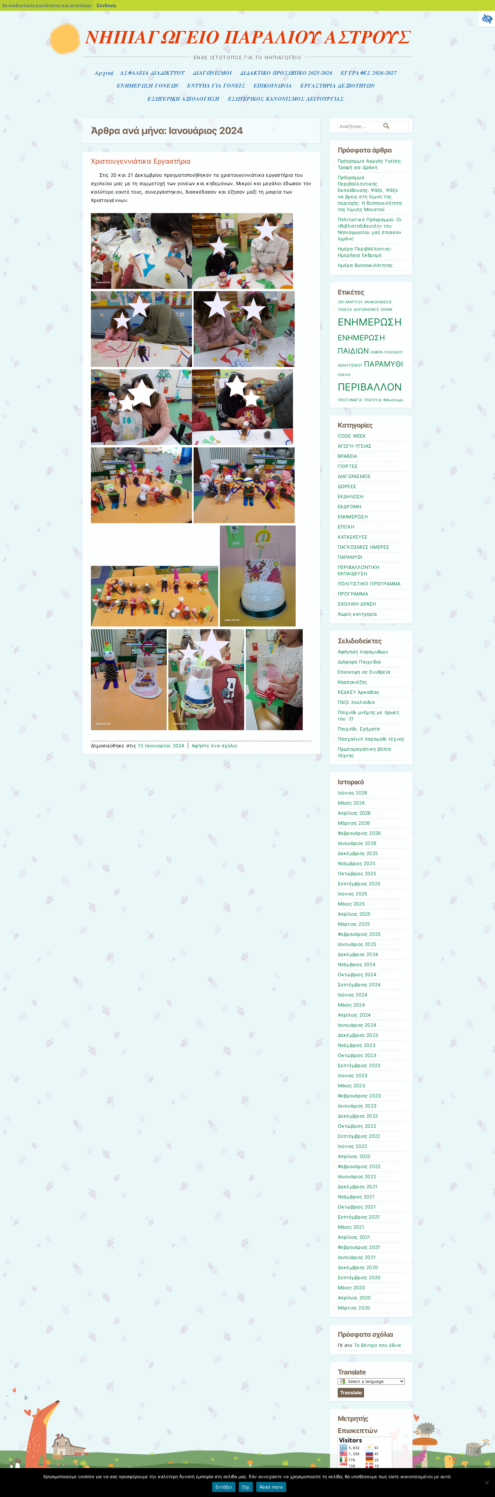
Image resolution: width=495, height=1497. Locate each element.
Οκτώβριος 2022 (357, 1126)
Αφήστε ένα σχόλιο (214, 745)
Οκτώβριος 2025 (357, 873)
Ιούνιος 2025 (352, 893)
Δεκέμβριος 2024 (358, 954)
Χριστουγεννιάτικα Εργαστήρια (141, 161)
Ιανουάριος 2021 (357, 1257)
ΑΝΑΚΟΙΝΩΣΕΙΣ (378, 302)
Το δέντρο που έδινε (377, 1345)
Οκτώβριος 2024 (357, 974)
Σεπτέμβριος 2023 (359, 1065)
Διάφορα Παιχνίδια (359, 662)
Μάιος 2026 (351, 803)
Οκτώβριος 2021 (356, 1207)
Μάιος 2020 (351, 1287)
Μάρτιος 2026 (354, 823)
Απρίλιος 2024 (354, 1015)
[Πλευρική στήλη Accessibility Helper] (487, 19)
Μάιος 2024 (351, 1005)
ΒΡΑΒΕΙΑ (347, 456)
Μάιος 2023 (351, 1085)
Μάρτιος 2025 (354, 924)
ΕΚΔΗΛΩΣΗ (351, 496)
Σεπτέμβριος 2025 (359, 883)
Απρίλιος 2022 (354, 1156)
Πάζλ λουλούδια (356, 702)
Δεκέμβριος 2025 (358, 853)
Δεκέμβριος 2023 (358, 1035)
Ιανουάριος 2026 (357, 843)
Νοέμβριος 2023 (356, 1045)
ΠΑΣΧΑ (344, 375)
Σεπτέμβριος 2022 (359, 1136)
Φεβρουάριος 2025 (359, 934)
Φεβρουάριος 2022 (359, 1166)
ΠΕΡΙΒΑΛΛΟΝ (370, 387)
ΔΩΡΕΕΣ (347, 486)
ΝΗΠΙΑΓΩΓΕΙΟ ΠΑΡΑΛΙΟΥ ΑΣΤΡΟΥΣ (247, 36)
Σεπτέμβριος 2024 (359, 984)
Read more (271, 1487)
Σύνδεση (106, 5)
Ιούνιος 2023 (353, 1075)
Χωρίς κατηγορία (357, 614)
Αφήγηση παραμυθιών (363, 651)
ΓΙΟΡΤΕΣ (348, 466)
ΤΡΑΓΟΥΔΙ (373, 400)
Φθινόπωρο (393, 400)
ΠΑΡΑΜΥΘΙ (383, 364)
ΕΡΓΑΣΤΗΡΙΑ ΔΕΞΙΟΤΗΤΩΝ (337, 85)
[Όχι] (486, 1482)
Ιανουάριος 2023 (357, 1106)
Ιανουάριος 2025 (357, 944)
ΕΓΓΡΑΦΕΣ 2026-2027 (369, 72)
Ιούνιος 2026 (353, 792)
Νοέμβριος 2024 (356, 964)
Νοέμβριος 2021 (356, 1196)
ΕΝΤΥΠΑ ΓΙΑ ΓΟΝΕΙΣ (216, 85)
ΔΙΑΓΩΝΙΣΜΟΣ (366, 309)
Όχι (246, 1487)
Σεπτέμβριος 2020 (359, 1277)
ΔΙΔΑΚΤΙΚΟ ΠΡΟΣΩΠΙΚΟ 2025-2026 (286, 72)
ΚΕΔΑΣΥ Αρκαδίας (359, 692)
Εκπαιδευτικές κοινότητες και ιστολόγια (46, 5)
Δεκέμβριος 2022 (358, 1116)
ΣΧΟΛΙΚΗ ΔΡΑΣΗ (357, 604)
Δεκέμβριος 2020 (358, 1267)
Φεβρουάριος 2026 (359, 833)
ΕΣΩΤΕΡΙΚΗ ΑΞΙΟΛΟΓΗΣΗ (183, 98)
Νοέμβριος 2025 (356, 863)
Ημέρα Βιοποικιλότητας (365, 265)
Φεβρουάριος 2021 (359, 1247)
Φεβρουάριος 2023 (359, 1095)
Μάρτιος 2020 (354, 1308)
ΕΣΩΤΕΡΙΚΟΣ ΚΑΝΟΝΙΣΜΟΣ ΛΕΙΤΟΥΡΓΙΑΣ (286, 98)
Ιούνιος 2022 (352, 1146)
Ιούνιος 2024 (353, 994)
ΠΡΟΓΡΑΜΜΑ (353, 594)
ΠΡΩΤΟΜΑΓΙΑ (350, 400)
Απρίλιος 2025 (354, 914)
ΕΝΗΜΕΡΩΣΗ (370, 322)
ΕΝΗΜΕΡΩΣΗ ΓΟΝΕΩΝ (148, 85)
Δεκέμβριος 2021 (357, 1186)
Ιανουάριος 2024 (357, 1025)
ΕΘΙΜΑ (386, 309)
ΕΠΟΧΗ (346, 527)
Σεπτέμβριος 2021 (359, 1217)
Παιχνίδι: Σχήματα (359, 729)
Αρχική (104, 72)
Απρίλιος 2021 (354, 1237)
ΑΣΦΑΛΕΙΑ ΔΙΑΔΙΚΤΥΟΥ (152, 72)
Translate (351, 1392)
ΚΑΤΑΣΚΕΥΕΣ (353, 537)
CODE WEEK (352, 436)
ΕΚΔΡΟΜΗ (349, 506)
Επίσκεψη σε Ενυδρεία (364, 672)
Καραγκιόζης (352, 682)
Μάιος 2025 (351, 904)
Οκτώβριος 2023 (357, 1055)
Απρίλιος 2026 (354, 813)
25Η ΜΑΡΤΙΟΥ (350, 302)
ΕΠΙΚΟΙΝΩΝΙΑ (273, 85)
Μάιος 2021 (351, 1227)
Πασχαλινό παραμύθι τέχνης (371, 739)
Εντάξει (224, 1487)
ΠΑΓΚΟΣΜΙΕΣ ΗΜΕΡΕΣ (364, 547)
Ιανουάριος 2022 (357, 1176)
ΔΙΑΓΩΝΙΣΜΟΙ (212, 72)
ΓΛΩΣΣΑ (345, 309)
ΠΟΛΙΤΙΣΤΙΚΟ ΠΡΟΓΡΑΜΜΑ (369, 583)
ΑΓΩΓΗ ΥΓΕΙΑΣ (355, 446)
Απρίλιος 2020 (354, 1297)
